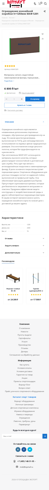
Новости (24, 331)
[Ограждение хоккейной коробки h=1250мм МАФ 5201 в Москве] (24, 44)
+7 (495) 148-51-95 (25, 461)
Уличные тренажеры (24, 404)
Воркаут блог (24, 384)
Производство (24, 345)
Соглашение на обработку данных (25, 355)
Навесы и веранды (24, 414)
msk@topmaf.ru (26, 467)
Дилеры (24, 351)
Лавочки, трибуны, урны (24, 421)
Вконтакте (18, 449)
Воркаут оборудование (24, 401)
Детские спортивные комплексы (24, 408)
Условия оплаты (24, 368)
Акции (24, 378)
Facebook (24, 449)
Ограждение (24, 418)
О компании (24, 328)
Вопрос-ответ (24, 388)
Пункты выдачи (25, 335)
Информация (24, 360)
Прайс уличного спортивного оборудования (24, 391)
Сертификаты (24, 338)
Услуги (24, 341)
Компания (24, 324)
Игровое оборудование (24, 411)
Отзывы (24, 348)
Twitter (29, 449)
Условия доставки (24, 371)
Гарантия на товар (24, 374)
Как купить (24, 364)
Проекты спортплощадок (24, 381)
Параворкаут (24, 424)
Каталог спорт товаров (24, 397)
